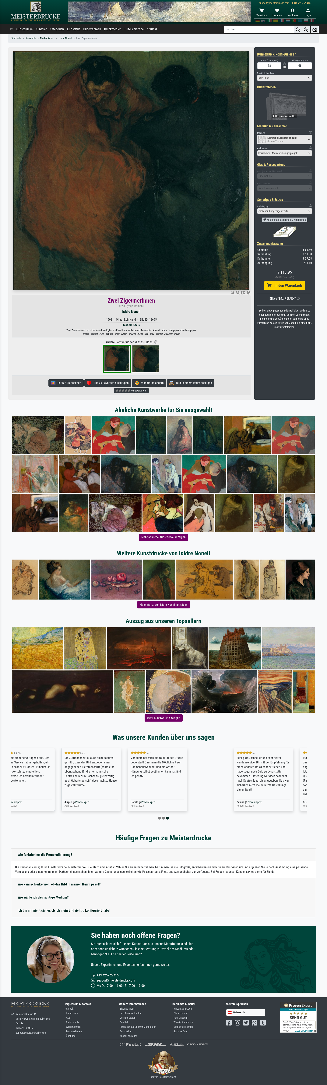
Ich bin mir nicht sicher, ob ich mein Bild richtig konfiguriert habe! (64, 910)
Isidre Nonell (65, 38)
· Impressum (71, 1013)
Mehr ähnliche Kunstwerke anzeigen (163, 537)
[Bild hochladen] (315, 29)
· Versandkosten (127, 1017)
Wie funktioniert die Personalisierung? (45, 854)
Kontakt (152, 29)
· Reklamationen (73, 1031)
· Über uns (70, 1036)
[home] (11, 29)
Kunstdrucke (24, 29)
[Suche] (298, 29)
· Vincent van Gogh (182, 1008)
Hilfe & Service (134, 29)
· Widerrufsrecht (73, 1027)
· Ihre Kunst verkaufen (130, 1013)
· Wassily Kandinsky (182, 1022)
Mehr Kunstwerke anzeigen (163, 718)
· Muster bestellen (128, 1036)
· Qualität (123, 1022)
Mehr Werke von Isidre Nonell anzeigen (164, 605)
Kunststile (73, 29)
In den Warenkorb (287, 285)
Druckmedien (112, 29)
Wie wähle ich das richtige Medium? (43, 897)
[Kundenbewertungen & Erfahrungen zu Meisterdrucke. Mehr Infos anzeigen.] (298, 1017)
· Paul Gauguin (180, 1017)
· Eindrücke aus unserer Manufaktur (137, 1027)
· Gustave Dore (180, 1031)
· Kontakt (69, 1008)
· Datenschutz (72, 1022)
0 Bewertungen (139, 390)
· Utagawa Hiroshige (182, 1027)
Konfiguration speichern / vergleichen (286, 219)
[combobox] (284, 78)
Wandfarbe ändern (151, 383)
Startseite (16, 38)
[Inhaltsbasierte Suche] (306, 29)
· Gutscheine (125, 1031)
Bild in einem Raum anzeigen (193, 383)
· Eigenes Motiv (127, 1008)
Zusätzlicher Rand (265, 73)
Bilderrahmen (92, 29)
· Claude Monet (180, 1013)
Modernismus (47, 38)
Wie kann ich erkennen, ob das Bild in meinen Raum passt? (59, 884)
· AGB (68, 1017)
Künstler (41, 29)
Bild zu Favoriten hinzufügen (110, 383)
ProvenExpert (55, 802)
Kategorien (57, 29)
